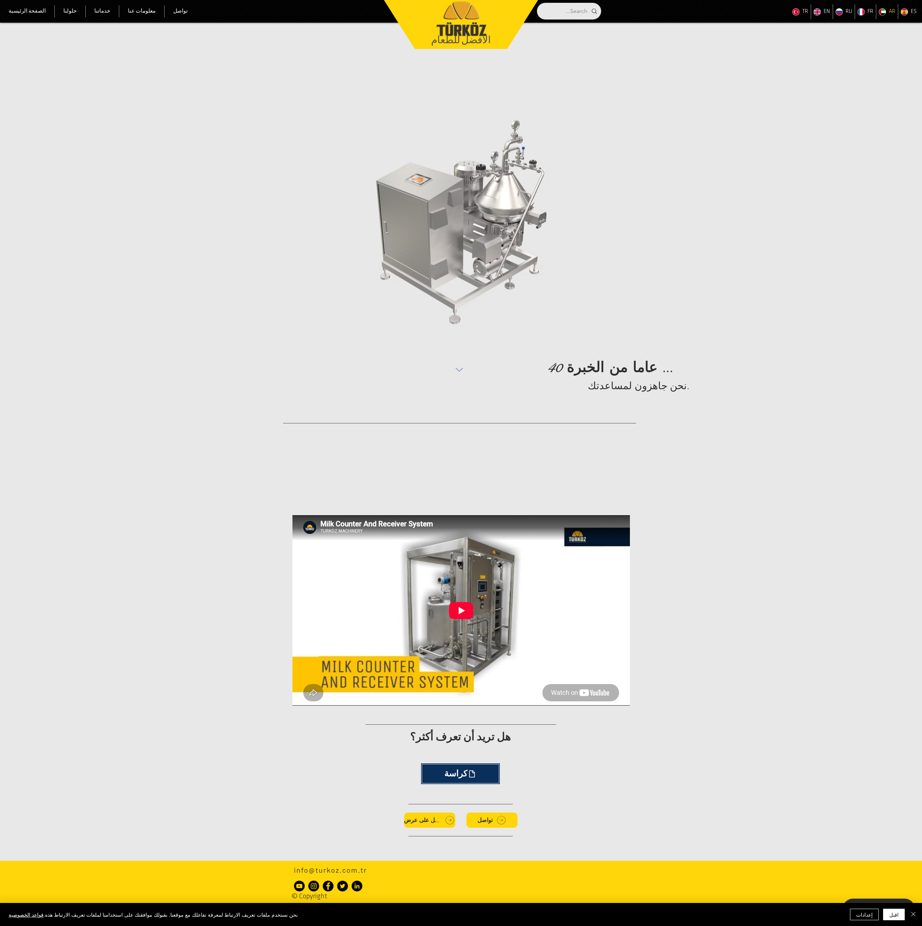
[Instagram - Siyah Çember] (313, 886)
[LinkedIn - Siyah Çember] (357, 886)
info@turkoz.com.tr (330, 870)
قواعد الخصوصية (26, 914)
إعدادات (864, 914)
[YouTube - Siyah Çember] (299, 886)
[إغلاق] (913, 914)
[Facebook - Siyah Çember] (328, 886)
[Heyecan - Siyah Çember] (342, 886)
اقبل (894, 914)
